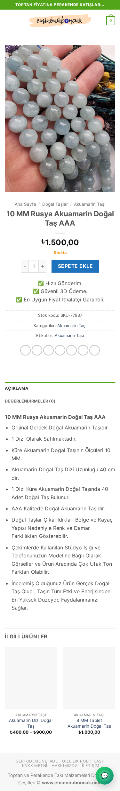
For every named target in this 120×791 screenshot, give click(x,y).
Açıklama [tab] (16, 388)
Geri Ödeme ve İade (37, 761)
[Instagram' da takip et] (37, 350)
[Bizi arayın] (83, 350)
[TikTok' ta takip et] (48, 350)
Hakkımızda (64, 765)
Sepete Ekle (75, 266)
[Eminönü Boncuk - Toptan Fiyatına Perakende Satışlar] (60, 21)
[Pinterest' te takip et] (94, 350)
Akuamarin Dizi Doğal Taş (30, 723)
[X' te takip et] (60, 350)
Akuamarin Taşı (89, 204)
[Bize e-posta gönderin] (71, 350)
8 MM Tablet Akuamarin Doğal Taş (89, 723)
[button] (8, 20)
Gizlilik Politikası (82, 761)
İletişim (91, 765)
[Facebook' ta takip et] (25, 350)
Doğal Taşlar (55, 204)
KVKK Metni (34, 765)
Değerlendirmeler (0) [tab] (30, 401)
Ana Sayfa (25, 204)
